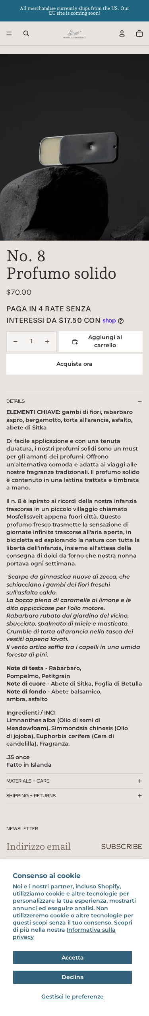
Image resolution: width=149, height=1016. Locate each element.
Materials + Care (27, 781)
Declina (73, 977)
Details (15, 401)
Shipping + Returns (31, 796)
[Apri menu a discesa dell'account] (122, 33)
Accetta (73, 957)
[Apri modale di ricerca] (26, 33)
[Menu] (9, 33)
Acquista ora (74, 363)
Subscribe (122, 846)
